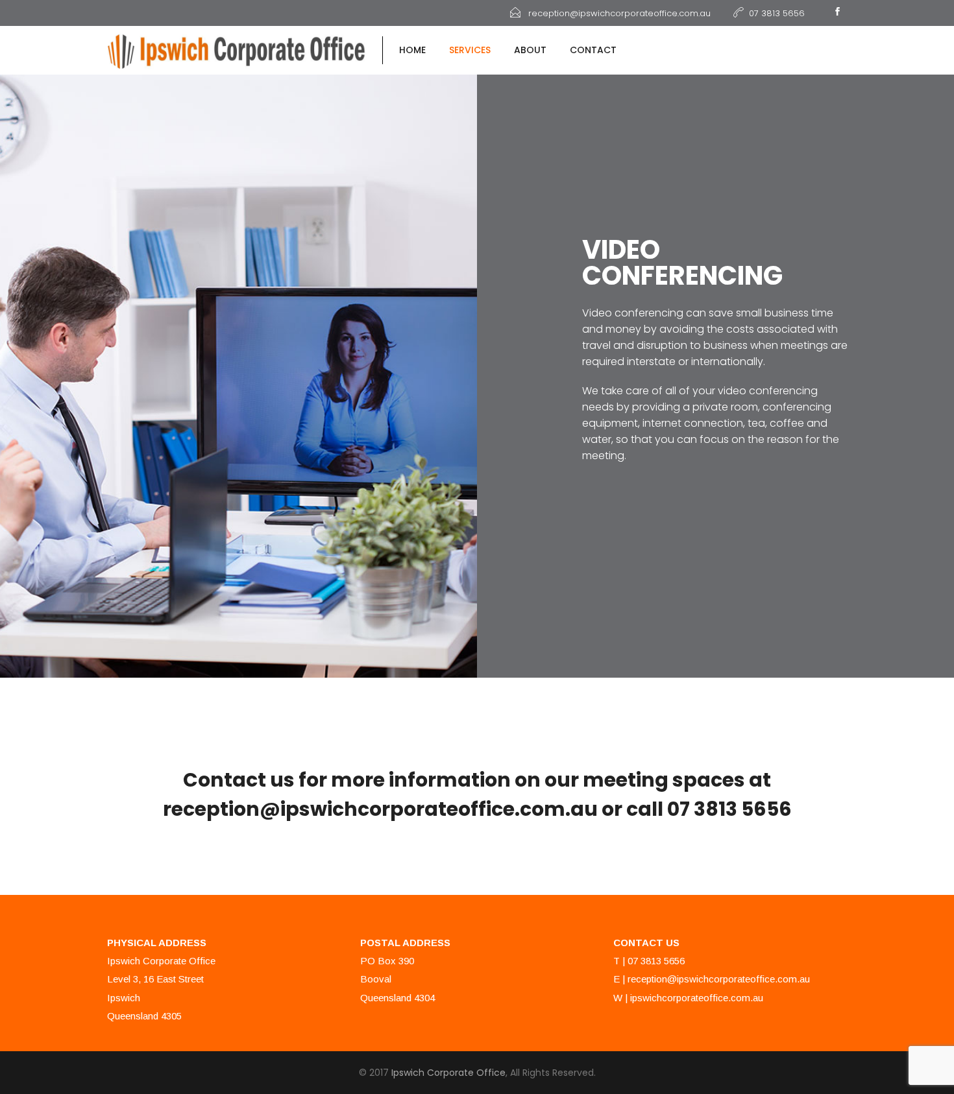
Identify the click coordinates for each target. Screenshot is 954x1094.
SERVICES (470, 49)
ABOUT (530, 49)
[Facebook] (837, 13)
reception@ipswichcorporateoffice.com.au (719, 978)
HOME (412, 49)
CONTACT (593, 49)
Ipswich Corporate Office (448, 1072)
